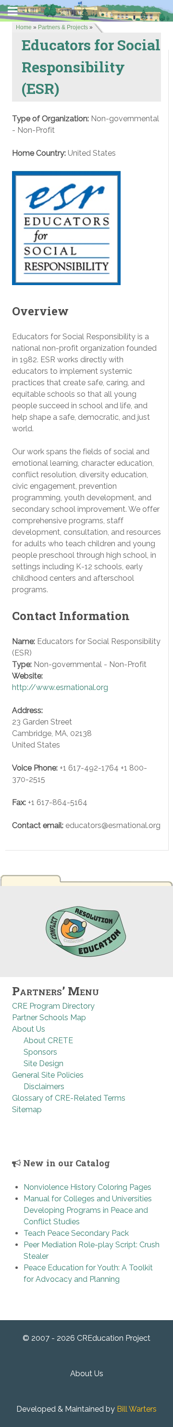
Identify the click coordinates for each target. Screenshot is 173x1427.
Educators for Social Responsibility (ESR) (91, 66)
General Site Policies (48, 1075)
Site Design (43, 1063)
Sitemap (27, 1109)
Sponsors (40, 1052)
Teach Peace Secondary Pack (76, 1233)
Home (24, 27)
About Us (28, 1029)
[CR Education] (86, 10)
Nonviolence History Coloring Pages (87, 1187)
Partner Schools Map (49, 1017)
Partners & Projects (63, 27)
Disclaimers (44, 1086)
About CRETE (48, 1040)
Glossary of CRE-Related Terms (68, 1098)
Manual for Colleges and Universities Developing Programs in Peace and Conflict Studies (88, 1210)
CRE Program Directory (53, 1006)
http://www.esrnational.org (60, 687)
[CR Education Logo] (86, 930)
